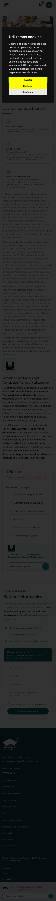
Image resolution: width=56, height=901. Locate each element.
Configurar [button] (28, 92)
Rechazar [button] (28, 86)
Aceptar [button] (28, 80)
